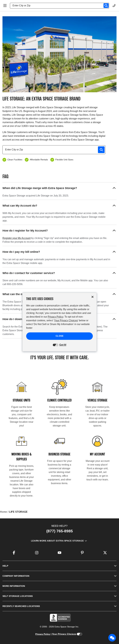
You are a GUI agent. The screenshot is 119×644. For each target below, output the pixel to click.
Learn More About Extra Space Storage (57, 540)
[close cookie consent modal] (92, 297)
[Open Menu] (5, 5)
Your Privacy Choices (64, 634)
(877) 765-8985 (59, 531)
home (3, 511)
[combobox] (61, 5)
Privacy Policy (42, 634)
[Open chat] (112, 638)
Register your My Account (16, 238)
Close (60, 336)
